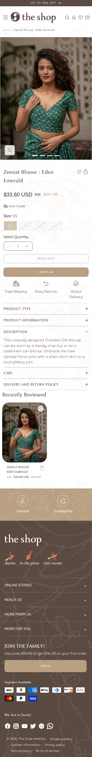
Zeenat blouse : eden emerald (34, 30)
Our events (53, 563)
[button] (5, 17)
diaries (9, 563)
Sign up (45, 666)
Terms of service (47, 751)
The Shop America (32, 738)
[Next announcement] (84, 3)
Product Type (17, 309)
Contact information (25, 744)
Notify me (46, 272)
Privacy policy (55, 744)
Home (6, 30)
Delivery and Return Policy (31, 384)
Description (15, 332)
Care (8, 373)
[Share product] (85, 171)
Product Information (26, 320)
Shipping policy (61, 739)
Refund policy (21, 751)
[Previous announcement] (8, 3)
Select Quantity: (16, 236)
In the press (29, 563)
